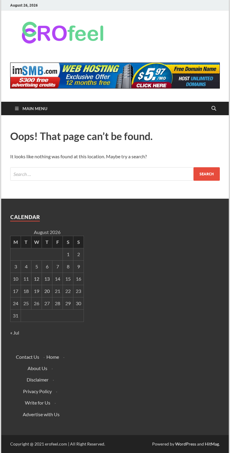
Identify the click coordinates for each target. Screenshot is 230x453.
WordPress (185, 443)
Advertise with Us (41, 414)
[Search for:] (115, 174)
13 (47, 279)
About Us (37, 368)
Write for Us (37, 402)
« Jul (14, 332)
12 (36, 279)
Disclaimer (38, 379)
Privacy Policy (37, 391)
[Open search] (213, 108)
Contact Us (27, 357)
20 (47, 291)
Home (52, 357)
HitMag (212, 443)
